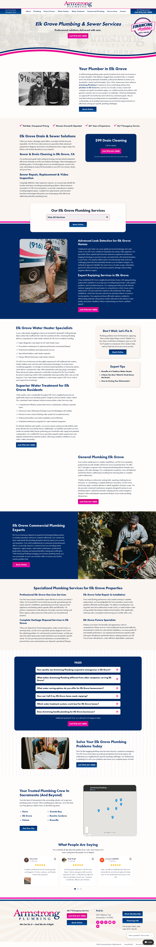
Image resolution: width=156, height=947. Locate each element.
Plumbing (37, 11)
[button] (75, 889)
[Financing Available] (143, 27)
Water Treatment (78, 11)
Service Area (112, 11)
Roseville (54, 820)
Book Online (87, 109)
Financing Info (132, 920)
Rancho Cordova (58, 816)
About (28, 11)
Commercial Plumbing (95, 11)
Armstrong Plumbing (87, 85)
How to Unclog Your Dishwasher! (115, 381)
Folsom (25, 820)
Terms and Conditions (141, 944)
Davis (25, 811)
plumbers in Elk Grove (88, 87)
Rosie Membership (132, 914)
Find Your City (28, 828)
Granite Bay (56, 811)
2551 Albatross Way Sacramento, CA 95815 (104, 916)
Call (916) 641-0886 (78, 36)
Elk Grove (27, 816)
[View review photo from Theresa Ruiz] (27, 880)
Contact (123, 11)
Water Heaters (63, 11)
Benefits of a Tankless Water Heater (116, 371)
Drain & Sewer (49, 11)
